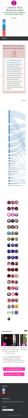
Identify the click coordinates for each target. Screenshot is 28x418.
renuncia (16, 362)
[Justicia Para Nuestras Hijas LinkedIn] (4, 26)
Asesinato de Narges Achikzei (15, 356)
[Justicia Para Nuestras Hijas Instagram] (4, 29)
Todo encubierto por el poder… (14, 374)
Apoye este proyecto (18, 401)
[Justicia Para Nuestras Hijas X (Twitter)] (4, 23)
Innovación (11, 359)
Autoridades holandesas (8, 357)
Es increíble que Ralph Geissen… (14, 369)
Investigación (18, 359)
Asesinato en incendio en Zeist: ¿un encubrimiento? (14, 62)
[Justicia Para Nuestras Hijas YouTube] (4, 34)
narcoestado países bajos (18, 360)
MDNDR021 (9, 360)
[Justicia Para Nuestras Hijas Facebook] (4, 20)
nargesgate (5, 362)
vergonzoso (21, 362)
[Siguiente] (26, 330)
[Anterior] (25, 330)
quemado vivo (11, 362)
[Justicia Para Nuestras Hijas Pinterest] (4, 31)
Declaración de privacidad (7, 401)
